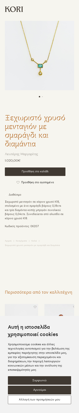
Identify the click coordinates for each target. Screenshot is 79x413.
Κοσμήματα (21, 241)
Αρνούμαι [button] (39, 390)
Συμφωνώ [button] (39, 380)
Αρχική (8, 241)
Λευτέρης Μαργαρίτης (21, 154)
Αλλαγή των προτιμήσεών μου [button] (39, 399)
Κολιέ (34, 241)
